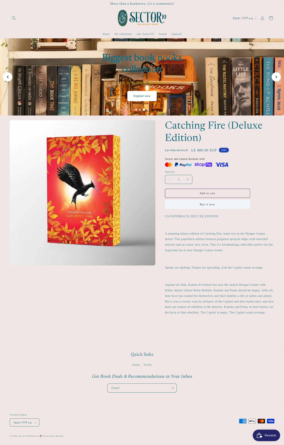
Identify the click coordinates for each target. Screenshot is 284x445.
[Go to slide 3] (144, 110)
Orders (136, 364)
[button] (14, 18)
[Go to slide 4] (148, 110)
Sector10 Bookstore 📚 (31, 436)
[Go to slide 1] (136, 110)
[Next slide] (276, 77)
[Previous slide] (7, 77)
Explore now (142, 96)
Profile (148, 364)
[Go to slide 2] (140, 110)
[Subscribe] (172, 388)
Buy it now (207, 204)
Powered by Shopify (53, 436)
